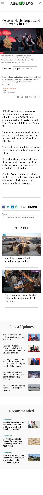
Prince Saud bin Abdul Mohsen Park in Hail (20, 217)
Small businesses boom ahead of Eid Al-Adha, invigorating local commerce (20, 298)
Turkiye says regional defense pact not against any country (13, 337)
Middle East (7, 419)
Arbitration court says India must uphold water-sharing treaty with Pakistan (14, 375)
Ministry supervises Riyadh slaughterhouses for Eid (18, 259)
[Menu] (2, 3)
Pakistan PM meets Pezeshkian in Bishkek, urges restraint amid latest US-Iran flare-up (14, 349)
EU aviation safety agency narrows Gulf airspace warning (14, 387)
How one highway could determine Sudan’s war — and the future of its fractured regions (14, 459)
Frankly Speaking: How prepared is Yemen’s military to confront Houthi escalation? (13, 426)
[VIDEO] (21, 281)
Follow (33, 207)
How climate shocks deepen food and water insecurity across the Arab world (13, 442)
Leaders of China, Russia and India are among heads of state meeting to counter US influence (14, 362)
